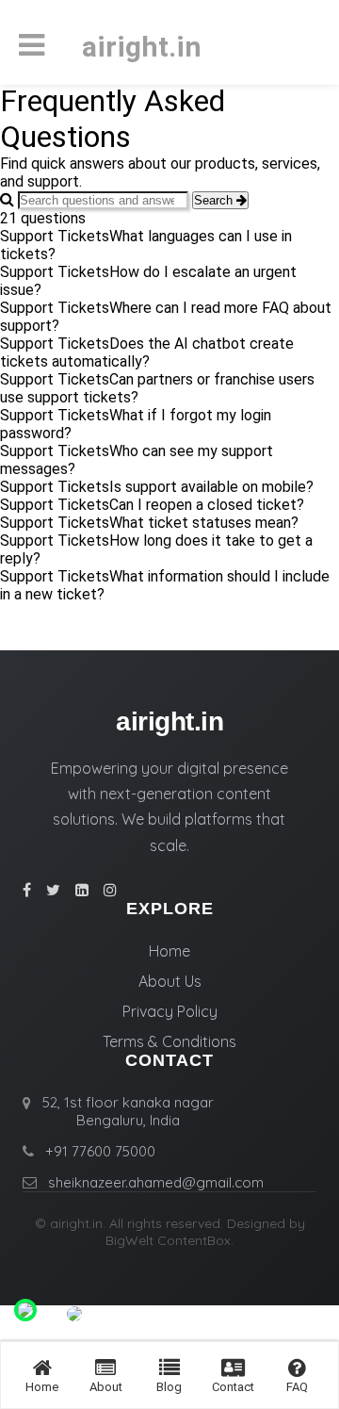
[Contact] (233, 1368)
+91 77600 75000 (100, 1151)
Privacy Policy (170, 1011)
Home (169, 951)
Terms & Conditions (169, 1041)
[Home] (42, 1368)
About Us (170, 981)
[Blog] (169, 1368)
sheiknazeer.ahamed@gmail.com (156, 1182)
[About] (105, 1368)
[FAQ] (297, 1368)
